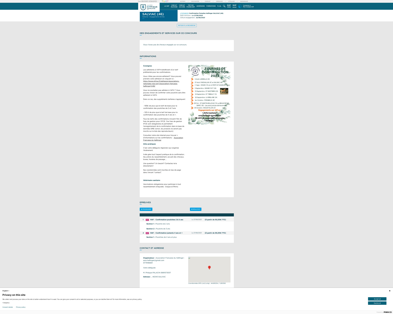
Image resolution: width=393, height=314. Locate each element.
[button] (166, 6)
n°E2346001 (184, 13)
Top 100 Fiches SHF (191, 6)
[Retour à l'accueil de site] (149, 7)
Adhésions (200, 6)
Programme (146, 209)
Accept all (377, 299)
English (5, 291)
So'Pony (182, 1)
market (235, 6)
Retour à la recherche (186, 25)
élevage (174, 6)
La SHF (166, 6)
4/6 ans (182, 6)
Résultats (196, 209)
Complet (207, 1)
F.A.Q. (219, 6)
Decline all (377, 303)
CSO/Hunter (195, 1)
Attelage (231, 1)
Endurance (244, 1)
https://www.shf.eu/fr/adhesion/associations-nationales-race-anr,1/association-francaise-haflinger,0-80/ (161, 83)
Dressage (219, 1)
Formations (211, 6)
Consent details (7, 307)
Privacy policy (20, 307)
